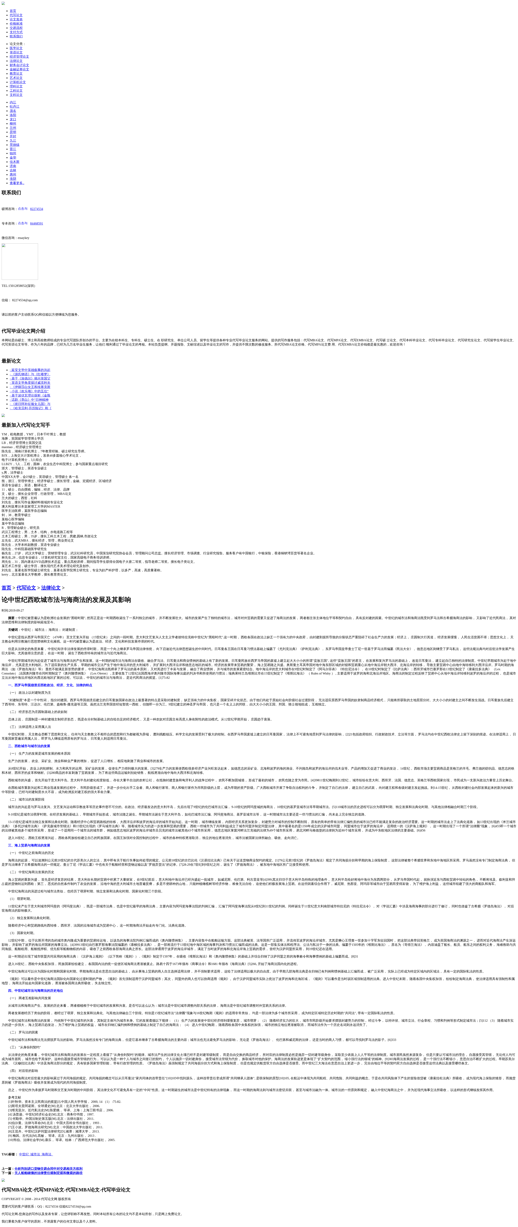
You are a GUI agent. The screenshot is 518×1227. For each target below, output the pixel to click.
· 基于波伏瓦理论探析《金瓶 (30, 395)
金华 (13, 157)
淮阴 (13, 178)
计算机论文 (18, 82)
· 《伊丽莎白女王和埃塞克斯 (30, 387)
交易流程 (16, 28)
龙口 (13, 119)
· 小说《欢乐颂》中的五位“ (29, 391)
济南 (13, 166)
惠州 (13, 174)
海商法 (47, 1154)
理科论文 (16, 86)
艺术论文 (16, 78)
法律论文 (16, 61)
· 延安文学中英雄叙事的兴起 (30, 370)
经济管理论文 (19, 56)
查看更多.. (17, 183)
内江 (13, 102)
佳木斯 (14, 161)
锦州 (13, 153)
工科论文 (16, 90)
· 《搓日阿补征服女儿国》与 (30, 404)
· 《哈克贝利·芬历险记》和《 (30, 408)
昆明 (13, 132)
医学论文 (16, 48)
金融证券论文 (19, 69)
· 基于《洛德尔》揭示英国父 (30, 378)
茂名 (13, 110)
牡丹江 (14, 106)
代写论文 (16, 15)
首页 (13, 11)
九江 (13, 140)
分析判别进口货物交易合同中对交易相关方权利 (49, 1168)
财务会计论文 (19, 65)
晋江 (13, 149)
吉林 (13, 170)
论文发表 (16, 19)
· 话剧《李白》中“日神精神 (29, 399)
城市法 (36, 1154)
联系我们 (16, 36)
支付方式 (16, 32)
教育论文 (16, 73)
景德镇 (14, 144)
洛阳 (13, 115)
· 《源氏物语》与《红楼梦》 (30, 374)
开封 (13, 136)
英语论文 (16, 52)
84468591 (36, 223)
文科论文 (16, 95)
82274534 (36, 209)
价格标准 (16, 23)
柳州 (13, 123)
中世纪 (24, 1154)
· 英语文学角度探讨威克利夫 (30, 382)
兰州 (13, 127)
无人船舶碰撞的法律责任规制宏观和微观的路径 (49, 1173)
